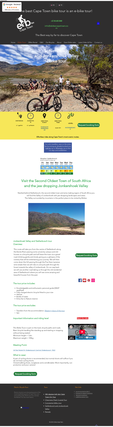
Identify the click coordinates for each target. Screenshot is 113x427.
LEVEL (70, 123)
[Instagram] (93, 280)
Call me (48, 148)
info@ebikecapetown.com (56, 27)
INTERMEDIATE (70, 128)
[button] (98, 23)
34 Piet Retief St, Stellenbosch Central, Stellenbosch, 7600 (34, 350)
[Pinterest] (88, 280)
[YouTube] (84, 280)
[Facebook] (80, 280)
